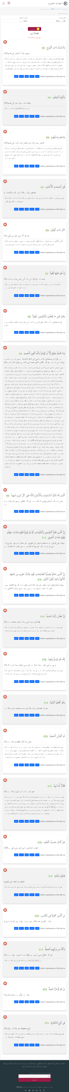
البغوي (26, 76)
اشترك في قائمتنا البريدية (40, 1073)
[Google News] (29, 1090)
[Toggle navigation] (3, 3)
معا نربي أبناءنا (23, 1063)
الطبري (16, 76)
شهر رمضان (36, 1063)
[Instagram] (36, 1090)
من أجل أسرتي (9, 1063)
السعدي (32, 76)
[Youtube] (33, 1090)
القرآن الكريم (59, 1063)
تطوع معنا (43, 1066)
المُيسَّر (37, 76)
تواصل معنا (33, 1066)
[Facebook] (44, 1090)
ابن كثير (21, 76)
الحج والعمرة (46, 1063)
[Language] (9, 3)
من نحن (24, 1066)
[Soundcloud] (25, 1090)
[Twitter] (40, 1090)
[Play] (5, 42)
